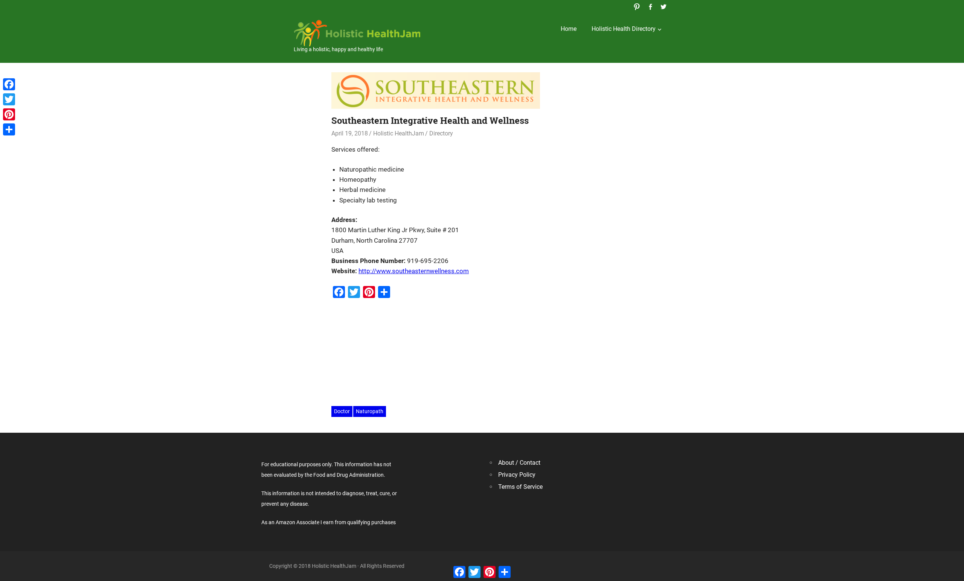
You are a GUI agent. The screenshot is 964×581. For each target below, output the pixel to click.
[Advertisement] (482, 353)
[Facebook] (9, 84)
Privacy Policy (516, 474)
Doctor (342, 411)
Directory (441, 133)
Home (569, 28)
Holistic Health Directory (624, 28)
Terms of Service (520, 486)
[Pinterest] (9, 114)
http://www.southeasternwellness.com (413, 271)
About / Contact (519, 462)
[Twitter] (9, 99)
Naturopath (369, 411)
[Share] (9, 129)
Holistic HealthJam (398, 133)
